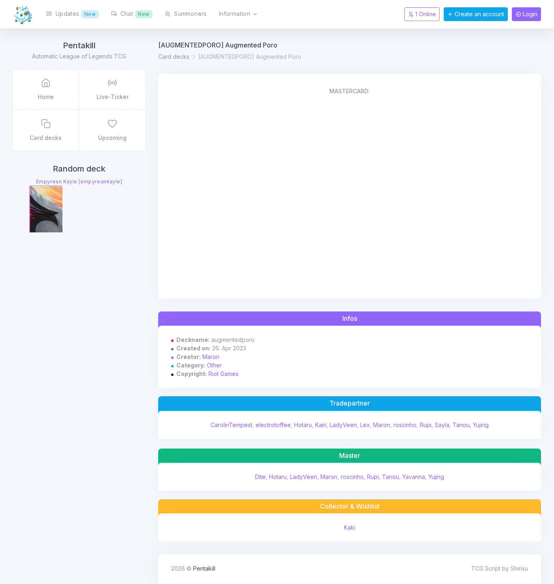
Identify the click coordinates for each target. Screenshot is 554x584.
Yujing (481, 424)
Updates (75, 13)
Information (235, 13)
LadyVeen (343, 424)
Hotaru (303, 424)
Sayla (442, 424)
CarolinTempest (231, 424)
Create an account (478, 14)
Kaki (349, 527)
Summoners (189, 13)
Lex (365, 424)
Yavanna (413, 476)
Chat (133, 13)
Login (529, 14)
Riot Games (223, 373)
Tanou (461, 424)
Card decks (173, 56)
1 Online (425, 14)
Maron (210, 356)
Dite (260, 476)
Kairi (320, 424)
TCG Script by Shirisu (499, 568)
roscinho (405, 424)
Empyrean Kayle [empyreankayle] (79, 181)
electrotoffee (273, 424)
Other (214, 365)
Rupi (426, 424)
